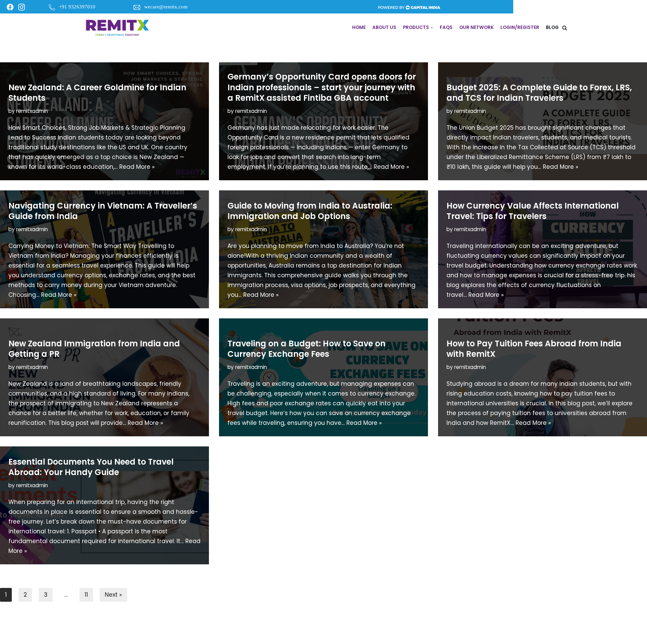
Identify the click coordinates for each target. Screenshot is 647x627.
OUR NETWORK (476, 27)
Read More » (137, 167)
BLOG (552, 27)
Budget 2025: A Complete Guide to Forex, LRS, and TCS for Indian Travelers (539, 92)
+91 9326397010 (77, 6)
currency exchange (576, 265)
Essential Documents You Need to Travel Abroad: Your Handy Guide (91, 467)
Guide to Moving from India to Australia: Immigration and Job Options (309, 211)
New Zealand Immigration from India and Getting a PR (94, 348)
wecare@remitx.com (166, 6)
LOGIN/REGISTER (519, 27)
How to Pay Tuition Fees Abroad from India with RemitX (533, 348)
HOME (359, 27)
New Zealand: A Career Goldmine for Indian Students (97, 92)
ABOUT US (384, 27)
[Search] (564, 27)
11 (86, 595)
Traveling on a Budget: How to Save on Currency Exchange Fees (306, 348)
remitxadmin (32, 111)
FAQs (446, 27)
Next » (113, 595)
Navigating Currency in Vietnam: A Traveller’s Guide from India (102, 211)
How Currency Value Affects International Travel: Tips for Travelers (532, 211)
